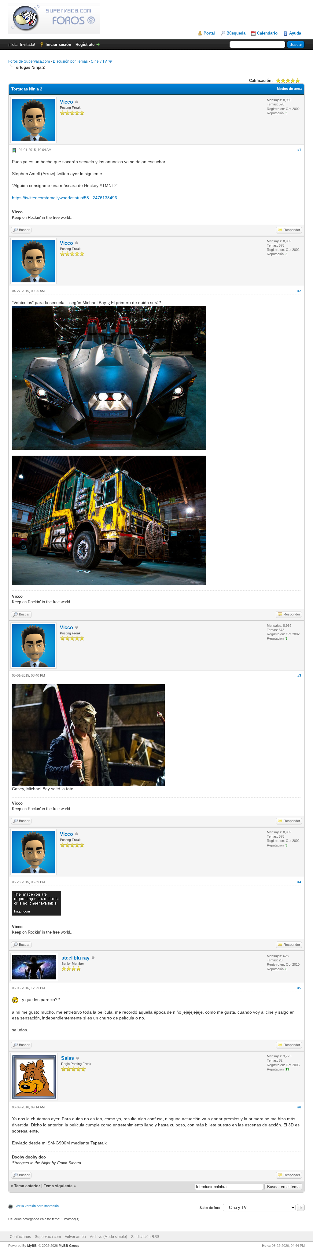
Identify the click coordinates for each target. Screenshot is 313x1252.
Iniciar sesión (58, 44)
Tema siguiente (58, 1186)
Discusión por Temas (70, 61)
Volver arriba (75, 1237)
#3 (299, 675)
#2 (299, 291)
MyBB (32, 1245)
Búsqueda (235, 33)
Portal (209, 33)
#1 (299, 150)
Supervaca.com (48, 1237)
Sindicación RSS (145, 1237)
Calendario (267, 33)
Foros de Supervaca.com (29, 61)
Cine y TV (99, 61)
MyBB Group (69, 1245)
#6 (299, 1107)
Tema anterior (27, 1186)
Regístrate (84, 44)
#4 (299, 882)
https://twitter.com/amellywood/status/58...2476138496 (64, 197)
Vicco (66, 102)
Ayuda (295, 33)
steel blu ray (75, 957)
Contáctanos (20, 1237)
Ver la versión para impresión (37, 1206)
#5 (299, 988)
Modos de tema (289, 88)
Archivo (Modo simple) (108, 1237)
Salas (67, 1058)
